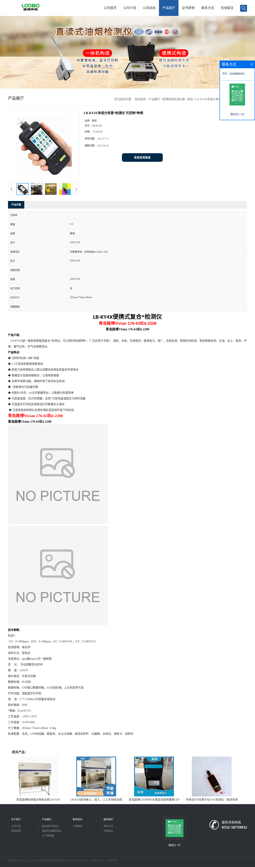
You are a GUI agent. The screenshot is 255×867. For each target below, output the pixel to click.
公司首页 (110, 8)
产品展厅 (168, 8)
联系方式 (207, 8)
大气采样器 (48, 835)
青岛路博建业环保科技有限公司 (55, 860)
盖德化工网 (97, 860)
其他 (190, 99)
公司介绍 (129, 8)
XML (75, 860)
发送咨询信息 (142, 157)
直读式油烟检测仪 (51, 831)
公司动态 (149, 8)
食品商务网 (111, 860)
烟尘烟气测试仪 (50, 826)
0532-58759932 (234, 827)
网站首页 (140, 99)
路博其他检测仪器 (174, 99)
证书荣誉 (188, 8)
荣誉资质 (16, 831)
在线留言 (227, 8)
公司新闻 (77, 826)
